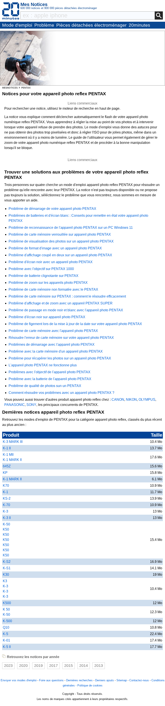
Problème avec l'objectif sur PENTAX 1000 (41, 269)
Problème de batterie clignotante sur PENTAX (43, 276)
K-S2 (7, 561)
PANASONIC (14, 405)
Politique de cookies (89, 685)
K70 (6, 485)
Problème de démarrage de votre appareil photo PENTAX (52, 208)
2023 (8, 665)
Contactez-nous (139, 680)
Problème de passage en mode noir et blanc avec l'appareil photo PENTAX (66, 310)
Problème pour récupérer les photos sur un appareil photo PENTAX (60, 358)
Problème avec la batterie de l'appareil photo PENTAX (50, 379)
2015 (68, 665)
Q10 (6, 627)
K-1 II (7, 448)
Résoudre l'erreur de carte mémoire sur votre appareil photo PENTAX (61, 337)
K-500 (7, 621)
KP (5, 472)
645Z (7, 466)
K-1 (5, 492)
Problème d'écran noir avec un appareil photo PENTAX (51, 262)
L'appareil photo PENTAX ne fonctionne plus (43, 365)
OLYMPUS (147, 399)
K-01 (6, 640)
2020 (23, 665)
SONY (31, 405)
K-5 (5, 634)
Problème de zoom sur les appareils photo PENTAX (48, 282)
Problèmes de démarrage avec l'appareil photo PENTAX (52, 344)
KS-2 (7, 498)
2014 (83, 665)
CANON (118, 399)
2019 (38, 665)
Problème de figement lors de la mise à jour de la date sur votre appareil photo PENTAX (75, 324)
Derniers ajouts (104, 680)
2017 (53, 665)
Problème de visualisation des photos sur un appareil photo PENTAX (61, 241)
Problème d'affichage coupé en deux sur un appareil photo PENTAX (60, 255)
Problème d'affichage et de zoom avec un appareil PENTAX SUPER (61, 303)
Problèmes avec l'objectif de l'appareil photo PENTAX (49, 372)
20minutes (139, 25)
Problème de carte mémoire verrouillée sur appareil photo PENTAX (60, 234)
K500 (7, 603)
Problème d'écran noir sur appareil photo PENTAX (47, 317)
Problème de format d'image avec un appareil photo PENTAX (55, 248)
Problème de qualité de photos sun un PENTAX (45, 386)
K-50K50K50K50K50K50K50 (6, 539)
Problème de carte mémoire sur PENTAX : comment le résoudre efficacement (67, 296)
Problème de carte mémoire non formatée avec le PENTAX (53, 289)
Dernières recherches (79, 680)
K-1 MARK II (12, 479)
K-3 (5, 511)
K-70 (6, 505)
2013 (98, 665)
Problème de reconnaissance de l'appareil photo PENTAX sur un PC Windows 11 (71, 227)
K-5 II (7, 647)
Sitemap (121, 680)
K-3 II (7, 518)
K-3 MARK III (13, 442)
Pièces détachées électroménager (91, 25)
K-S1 (7, 568)
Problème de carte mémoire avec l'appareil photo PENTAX (53, 331)
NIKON (131, 399)
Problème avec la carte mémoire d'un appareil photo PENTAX (56, 351)
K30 (6, 574)
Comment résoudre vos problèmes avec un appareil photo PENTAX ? (61, 392)
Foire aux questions (51, 680)
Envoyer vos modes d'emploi (19, 680)
